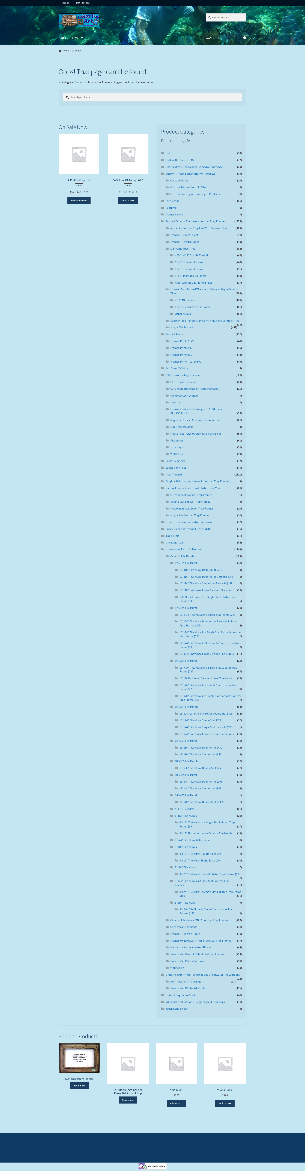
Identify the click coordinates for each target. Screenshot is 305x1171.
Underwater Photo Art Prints (187, 988)
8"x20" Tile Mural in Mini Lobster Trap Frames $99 (209, 874)
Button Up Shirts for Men (181, 160)
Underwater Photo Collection (184, 549)
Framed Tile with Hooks (184, 241)
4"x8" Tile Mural (184, 809)
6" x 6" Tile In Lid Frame (189, 262)
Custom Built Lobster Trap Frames (191, 495)
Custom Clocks (179, 180)
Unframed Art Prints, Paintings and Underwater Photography (203, 974)
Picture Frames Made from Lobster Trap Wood (193, 488)
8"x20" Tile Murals (186, 867)
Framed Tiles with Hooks (185, 933)
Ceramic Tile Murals (182, 556)
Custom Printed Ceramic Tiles (188, 187)
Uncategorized (175, 542)
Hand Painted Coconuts (184, 395)
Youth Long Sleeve (177, 1008)
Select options (79, 200)
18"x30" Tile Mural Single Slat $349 (200, 754)
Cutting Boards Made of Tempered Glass (194, 388)
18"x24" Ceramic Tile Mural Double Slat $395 (206, 713)
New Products (82, 2)
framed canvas (174, 214)
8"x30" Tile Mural (185, 902)
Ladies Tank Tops (176, 467)
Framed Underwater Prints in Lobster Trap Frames (200, 940)
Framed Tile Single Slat (184, 235)
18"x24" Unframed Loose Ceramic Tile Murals (207, 734)
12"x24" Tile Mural (186, 608)
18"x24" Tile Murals (186, 706)
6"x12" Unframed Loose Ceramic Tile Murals (206, 833)
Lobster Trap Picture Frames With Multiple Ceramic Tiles (204, 320)
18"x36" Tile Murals (186, 761)
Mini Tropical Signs (181, 426)
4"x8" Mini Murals (185, 300)
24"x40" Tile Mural (186, 795)
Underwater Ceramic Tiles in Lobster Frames (197, 954)
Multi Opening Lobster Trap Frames (191, 508)
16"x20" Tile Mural (186, 660)
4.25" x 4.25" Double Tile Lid (191, 255)
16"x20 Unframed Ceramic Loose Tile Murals (206, 678)
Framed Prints (174, 334)
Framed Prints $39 (181, 348)
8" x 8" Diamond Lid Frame (190, 275)
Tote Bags (176, 447)
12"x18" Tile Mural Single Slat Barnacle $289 (206, 583)
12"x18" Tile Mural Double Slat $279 (201, 569)
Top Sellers (172, 535)
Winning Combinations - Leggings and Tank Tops (195, 1002)
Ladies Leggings (175, 461)
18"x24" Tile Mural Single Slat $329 (200, 720)
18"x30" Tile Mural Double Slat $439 (201, 747)
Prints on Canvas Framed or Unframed (189, 522)
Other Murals (183, 314)
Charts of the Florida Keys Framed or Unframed (194, 167)
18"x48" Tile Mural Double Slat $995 (201, 781)
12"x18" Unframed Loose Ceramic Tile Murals (207, 590)
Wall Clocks (177, 454)
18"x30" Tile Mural (186, 740)
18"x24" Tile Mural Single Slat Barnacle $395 (206, 727)
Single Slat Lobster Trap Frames (189, 515)
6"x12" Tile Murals (186, 815)
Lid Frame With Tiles (182, 248)
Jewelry (175, 402)
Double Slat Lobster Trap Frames (190, 501)
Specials (65, 2)
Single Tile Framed (181, 327)
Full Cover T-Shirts (177, 368)
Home (62, 37)
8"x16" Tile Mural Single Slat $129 (200, 860)
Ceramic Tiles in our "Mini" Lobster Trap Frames (199, 920)
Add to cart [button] (128, 200)
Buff (168, 153)
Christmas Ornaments (183, 382)
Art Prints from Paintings (185, 981)
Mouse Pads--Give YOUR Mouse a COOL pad (195, 433)
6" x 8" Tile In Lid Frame (189, 269)
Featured (171, 207)
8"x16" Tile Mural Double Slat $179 (200, 853)
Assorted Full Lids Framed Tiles (193, 282)
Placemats (176, 440)
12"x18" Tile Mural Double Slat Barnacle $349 (207, 576)
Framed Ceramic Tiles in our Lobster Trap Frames (195, 221)
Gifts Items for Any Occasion (183, 375)
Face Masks (172, 201)
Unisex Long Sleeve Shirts (181, 995)
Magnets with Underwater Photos (190, 947)
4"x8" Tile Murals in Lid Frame (193, 307)
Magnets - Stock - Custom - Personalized (195, 420)
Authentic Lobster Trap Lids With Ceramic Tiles (198, 228)
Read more (79, 1085)
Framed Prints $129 (182, 341)
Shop (75, 37)
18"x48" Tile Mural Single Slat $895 (200, 788)
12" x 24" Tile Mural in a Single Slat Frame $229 (207, 614)
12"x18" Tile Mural (186, 563)
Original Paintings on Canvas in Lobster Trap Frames (197, 481)
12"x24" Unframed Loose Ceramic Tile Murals (207, 654)
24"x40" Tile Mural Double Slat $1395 (202, 802)
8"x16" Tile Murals (186, 847)
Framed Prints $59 (181, 354)
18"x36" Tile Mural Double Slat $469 (201, 768)
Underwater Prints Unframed (187, 961)
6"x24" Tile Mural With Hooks (192, 840)
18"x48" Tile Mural (186, 775)
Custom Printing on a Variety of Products (190, 173)
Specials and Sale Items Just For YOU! (188, 529)
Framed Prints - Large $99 (185, 361)
